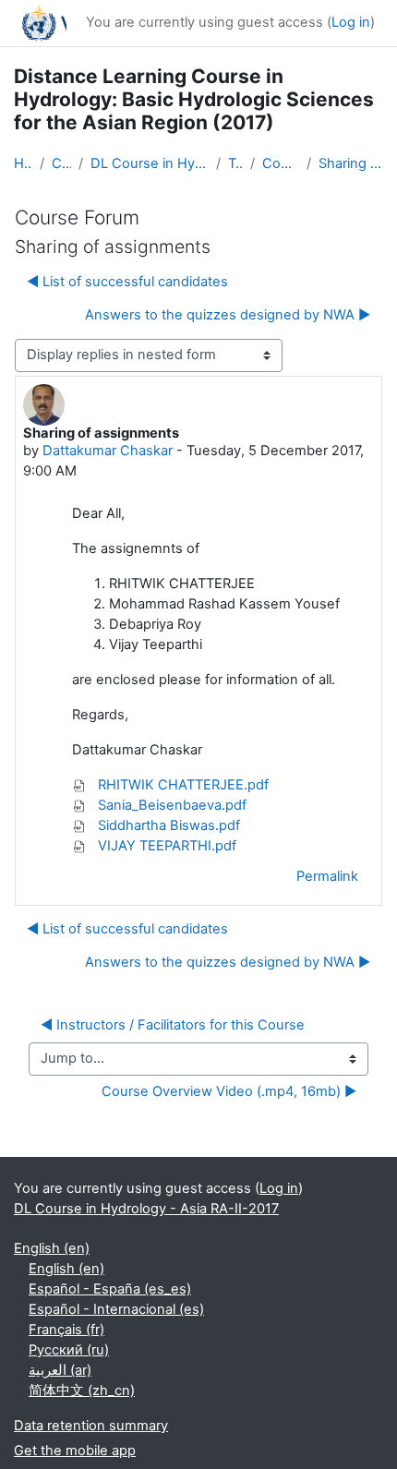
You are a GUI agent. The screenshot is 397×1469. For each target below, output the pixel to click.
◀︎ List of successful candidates (127, 281)
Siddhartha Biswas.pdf (167, 825)
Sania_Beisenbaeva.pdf (170, 805)
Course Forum (280, 163)
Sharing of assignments (351, 163)
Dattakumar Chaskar (107, 450)
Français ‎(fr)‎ (66, 1329)
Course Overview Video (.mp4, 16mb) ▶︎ (229, 1091)
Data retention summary (91, 1425)
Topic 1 (235, 163)
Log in (350, 22)
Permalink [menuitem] (327, 876)
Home (23, 163)
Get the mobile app (75, 1450)
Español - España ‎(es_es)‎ (110, 1289)
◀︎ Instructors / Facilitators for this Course (173, 1025)
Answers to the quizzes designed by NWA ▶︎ (227, 315)
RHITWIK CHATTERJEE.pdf (181, 785)
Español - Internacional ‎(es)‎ (116, 1309)
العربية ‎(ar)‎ (60, 1370)
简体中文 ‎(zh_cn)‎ (82, 1390)
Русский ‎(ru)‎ (69, 1350)
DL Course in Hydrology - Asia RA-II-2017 (150, 163)
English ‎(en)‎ (52, 1248)
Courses (61, 163)
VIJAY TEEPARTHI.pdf (165, 845)
